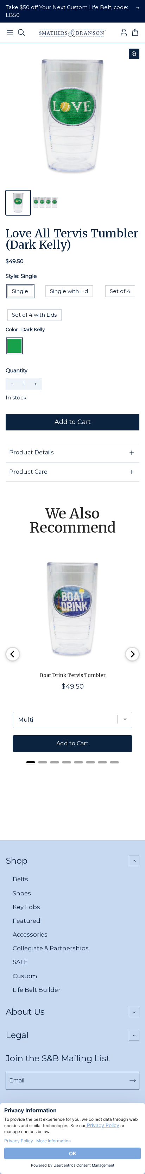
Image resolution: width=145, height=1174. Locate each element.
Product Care (28, 471)
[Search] (21, 33)
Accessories (30, 934)
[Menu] (10, 33)
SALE (20, 961)
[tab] (30, 762)
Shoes (22, 893)
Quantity (16, 370)
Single (20, 291)
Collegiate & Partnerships (51, 948)
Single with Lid (69, 291)
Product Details (31, 452)
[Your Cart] (135, 33)
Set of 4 (120, 291)
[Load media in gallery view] (18, 202)
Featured (26, 920)
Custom (25, 976)
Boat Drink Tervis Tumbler (73, 675)
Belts (20, 879)
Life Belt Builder (37, 989)
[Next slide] (132, 654)
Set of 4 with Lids (34, 315)
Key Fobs (26, 907)
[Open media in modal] (134, 54)
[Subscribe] (133, 1080)
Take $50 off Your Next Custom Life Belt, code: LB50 (67, 11)
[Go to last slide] (13, 654)
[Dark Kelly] (14, 346)
